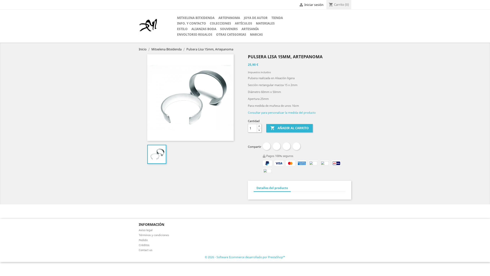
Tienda (277, 18)
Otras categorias (231, 34)
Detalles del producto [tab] (272, 188)
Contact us (145, 250)
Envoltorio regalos (194, 34)
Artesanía (250, 29)
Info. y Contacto (191, 23)
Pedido (143, 240)
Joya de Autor (256, 18)
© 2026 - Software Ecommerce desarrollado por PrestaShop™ (245, 257)
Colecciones (220, 23)
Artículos (243, 23)
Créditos (144, 245)
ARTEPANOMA (229, 18)
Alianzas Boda (203, 29)
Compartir (266, 146)
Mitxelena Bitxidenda (196, 18)
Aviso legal (146, 230)
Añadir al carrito (289, 128)
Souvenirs (229, 29)
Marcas (256, 34)
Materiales (265, 23)
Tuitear (276, 146)
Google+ (286, 146)
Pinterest (296, 146)
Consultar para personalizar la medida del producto (282, 112)
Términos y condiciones (154, 235)
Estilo (182, 29)
